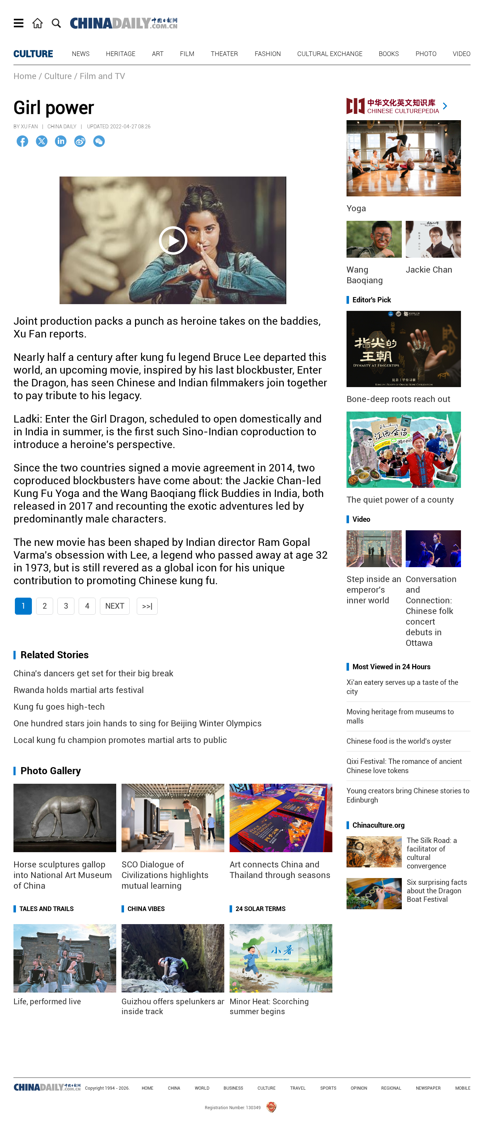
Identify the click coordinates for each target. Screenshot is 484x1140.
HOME (147, 1088)
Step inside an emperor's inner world (374, 589)
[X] (42, 141)
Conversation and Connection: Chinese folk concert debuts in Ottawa (431, 611)
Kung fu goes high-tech (59, 707)
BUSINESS (233, 1088)
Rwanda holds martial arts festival (78, 690)
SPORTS (328, 1088)
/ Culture (55, 76)
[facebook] (22, 141)
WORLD (202, 1088)
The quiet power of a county (400, 500)
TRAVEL (298, 1088)
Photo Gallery (51, 771)
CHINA (174, 1088)
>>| (147, 606)
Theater (224, 53)
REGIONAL (391, 1088)
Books (389, 53)
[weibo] (80, 141)
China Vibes (146, 908)
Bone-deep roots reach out (398, 399)
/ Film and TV (99, 76)
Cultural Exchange (329, 53)
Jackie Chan (429, 270)
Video (462, 53)
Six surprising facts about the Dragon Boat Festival (437, 891)
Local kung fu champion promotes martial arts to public (120, 740)
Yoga (356, 208)
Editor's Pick (372, 300)
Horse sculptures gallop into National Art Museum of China (62, 875)
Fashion (268, 53)
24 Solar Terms (261, 908)
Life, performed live (47, 1001)
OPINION (359, 1088)
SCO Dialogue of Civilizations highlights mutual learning (165, 875)
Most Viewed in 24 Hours (391, 667)
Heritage (120, 53)
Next (114, 606)
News (81, 53)
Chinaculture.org (379, 825)
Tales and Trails (46, 908)
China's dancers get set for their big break (93, 673)
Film (187, 53)
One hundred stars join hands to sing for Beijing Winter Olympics (137, 723)
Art (158, 53)
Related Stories (55, 655)
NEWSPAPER (428, 1088)
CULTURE (33, 54)
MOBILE (463, 1088)
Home (24, 76)
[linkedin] (61, 141)
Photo (426, 53)
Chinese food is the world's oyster (399, 741)
